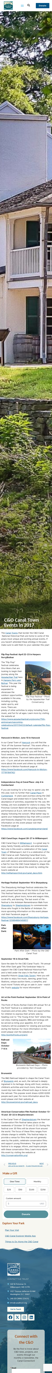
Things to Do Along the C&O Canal (21, 1241)
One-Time (15, 1181)
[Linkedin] (31, 1317)
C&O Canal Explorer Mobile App (20, 1236)
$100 (31, 1189)
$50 (20, 1189)
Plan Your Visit (12, 1230)
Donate (26, 1214)
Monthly (37, 1181)
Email (14, 1368)
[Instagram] (24, 1317)
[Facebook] (10, 1317)
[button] (22, 5)
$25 (9, 1189)
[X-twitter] (17, 1317)
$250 (43, 1189)
